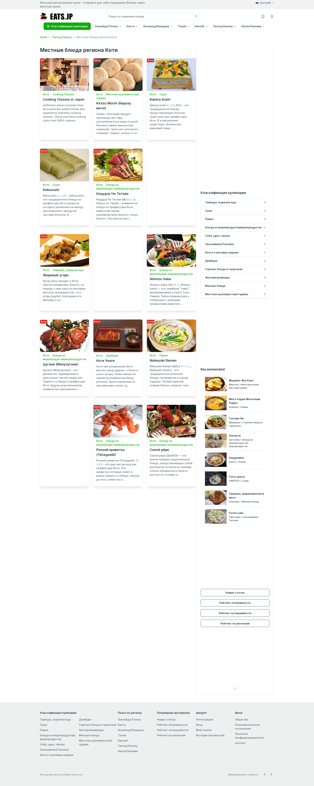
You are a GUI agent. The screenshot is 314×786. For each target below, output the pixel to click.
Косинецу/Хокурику (131, 730)
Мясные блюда (89, 735)
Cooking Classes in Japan (63, 99)
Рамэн (164, 355)
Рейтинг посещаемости (235, 613)
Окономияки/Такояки (54, 749)
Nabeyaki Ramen (163, 360)
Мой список (204, 730)
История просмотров (210, 735)
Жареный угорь (56, 275)
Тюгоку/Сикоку (62, 37)
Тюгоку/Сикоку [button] (223, 26)
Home (44, 37)
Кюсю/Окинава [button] (251, 26)
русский (265, 2)
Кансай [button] (199, 26)
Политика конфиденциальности (249, 735)
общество (241, 719)
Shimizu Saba (160, 279)
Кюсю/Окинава (128, 751)
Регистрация (204, 719)
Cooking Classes (63, 94)
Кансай (123, 740)
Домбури (112, 355)
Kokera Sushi (160, 99)
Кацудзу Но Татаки (112, 194)
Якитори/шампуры (91, 730)
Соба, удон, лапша (52, 744)
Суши (163, 94)
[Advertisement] (171, 183)
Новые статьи (235, 592)
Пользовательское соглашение (247, 726)
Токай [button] (182, 26)
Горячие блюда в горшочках (97, 724)
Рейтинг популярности (235, 602)
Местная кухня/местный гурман (95, 742)
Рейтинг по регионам (235, 623)
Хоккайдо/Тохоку (129, 719)
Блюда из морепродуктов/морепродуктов (57, 737)
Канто (122, 724)
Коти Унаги (105, 361)
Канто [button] (131, 26)
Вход (199, 724)
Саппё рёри (159, 450)
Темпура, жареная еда (68, 270)
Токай (122, 735)
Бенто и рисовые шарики (56, 754)
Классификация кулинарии (69, 26)
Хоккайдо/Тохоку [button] (106, 26)
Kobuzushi (51, 190)
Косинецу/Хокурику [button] (156, 26)
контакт (240, 742)
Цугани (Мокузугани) (60, 364)
